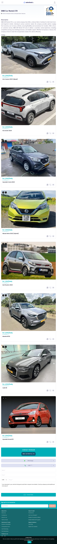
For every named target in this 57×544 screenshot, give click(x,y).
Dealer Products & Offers (34, 517)
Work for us (4, 517)
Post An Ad (31, 513)
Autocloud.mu (28, 2)
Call (50, 82)
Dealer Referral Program (34, 519)
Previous (3, 55)
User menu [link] (54, 2)
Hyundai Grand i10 (28, 420)
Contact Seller (29, 494)
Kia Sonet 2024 (28, 112)
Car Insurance (5, 531)
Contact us (4, 515)
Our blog (30, 524)
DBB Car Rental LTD (28, 454)
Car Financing (5, 529)
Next (54, 55)
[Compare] (6, 38)
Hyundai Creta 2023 (28, 163)
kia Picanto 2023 (28, 266)
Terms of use (5, 519)
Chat (47, 82)
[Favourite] (3, 38)
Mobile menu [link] (2, 2)
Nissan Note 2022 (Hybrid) (28, 214)
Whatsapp (30, 460)
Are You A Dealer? (32, 515)
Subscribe (52, 505)
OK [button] (29, 542)
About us (4, 513)
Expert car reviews (32, 526)
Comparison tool (6, 526)
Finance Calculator (6, 524)
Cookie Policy (30, 540)
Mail (53, 82)
